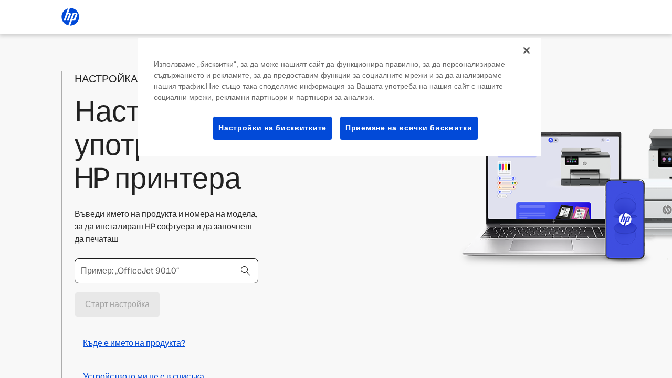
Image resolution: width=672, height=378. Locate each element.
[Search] (245, 270)
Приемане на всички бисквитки (408, 127)
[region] (339, 97)
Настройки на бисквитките (272, 127)
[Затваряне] (526, 50)
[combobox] (166, 271)
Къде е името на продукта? (134, 343)
